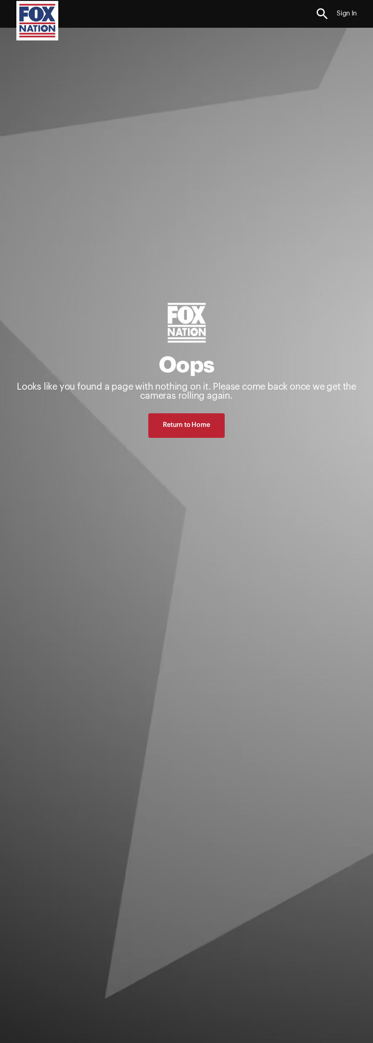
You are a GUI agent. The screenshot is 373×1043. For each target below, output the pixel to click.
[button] (322, 13)
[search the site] (322, 13)
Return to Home (186, 425)
